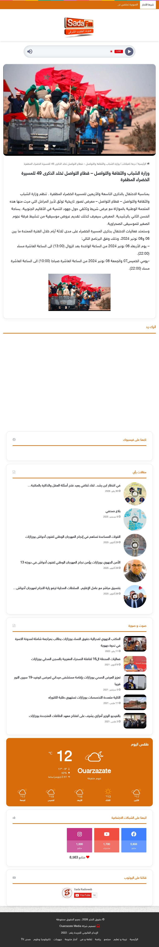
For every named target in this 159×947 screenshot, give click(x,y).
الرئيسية (142, 164)
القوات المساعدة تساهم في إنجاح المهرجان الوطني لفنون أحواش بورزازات (72, 537)
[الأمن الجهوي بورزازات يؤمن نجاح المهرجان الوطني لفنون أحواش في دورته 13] (135, 570)
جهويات (58, 939)
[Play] (129, 51)
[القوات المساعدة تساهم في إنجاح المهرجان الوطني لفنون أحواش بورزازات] (135, 545)
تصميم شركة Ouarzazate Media (77, 926)
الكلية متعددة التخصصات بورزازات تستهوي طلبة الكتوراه (84, 698)
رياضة (98, 939)
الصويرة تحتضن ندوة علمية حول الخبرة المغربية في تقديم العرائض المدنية (99, 4)
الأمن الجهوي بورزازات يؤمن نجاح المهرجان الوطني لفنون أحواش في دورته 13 (70, 563)
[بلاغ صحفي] (135, 519)
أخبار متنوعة (71, 939)
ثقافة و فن (86, 939)
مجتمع (107, 939)
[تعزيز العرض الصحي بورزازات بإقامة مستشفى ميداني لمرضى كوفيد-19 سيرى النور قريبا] (135, 682)
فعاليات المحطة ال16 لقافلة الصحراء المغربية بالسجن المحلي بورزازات (75, 659)
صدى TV (26, 939)
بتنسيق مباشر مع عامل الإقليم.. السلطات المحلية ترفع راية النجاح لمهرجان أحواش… (66, 588)
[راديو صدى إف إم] (79, 25)
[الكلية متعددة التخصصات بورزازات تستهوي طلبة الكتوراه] (135, 702)
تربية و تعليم (120, 939)
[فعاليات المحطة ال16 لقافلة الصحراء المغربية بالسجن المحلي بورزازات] (135, 664)
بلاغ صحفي (113, 511)
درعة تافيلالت (129, 164)
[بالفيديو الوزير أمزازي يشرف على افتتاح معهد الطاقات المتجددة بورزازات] (135, 721)
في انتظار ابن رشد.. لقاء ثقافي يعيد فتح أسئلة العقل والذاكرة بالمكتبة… (74, 486)
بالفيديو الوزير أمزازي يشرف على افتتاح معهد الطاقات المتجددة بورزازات (74, 716)
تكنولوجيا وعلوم (42, 939)
